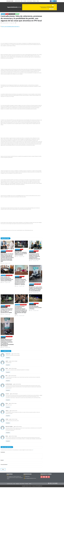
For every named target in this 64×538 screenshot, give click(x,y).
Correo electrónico (4, 464)
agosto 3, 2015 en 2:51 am (13, 410)
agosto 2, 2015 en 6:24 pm (13, 368)
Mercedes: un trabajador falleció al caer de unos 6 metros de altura (21, 253)
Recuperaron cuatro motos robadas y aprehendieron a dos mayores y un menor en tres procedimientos (35, 288)
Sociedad (17, 483)
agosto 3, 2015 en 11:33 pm (13, 419)
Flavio (3, 263)
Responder (8, 357)
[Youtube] (44, 477)
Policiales (26, 483)
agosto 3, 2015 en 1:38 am (12, 403)
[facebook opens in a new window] (50, 1)
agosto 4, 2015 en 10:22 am (18, 426)
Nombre (2, 460)
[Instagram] (41, 477)
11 (16, 22)
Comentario (3, 452)
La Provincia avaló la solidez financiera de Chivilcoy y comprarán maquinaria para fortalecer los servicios (34, 256)
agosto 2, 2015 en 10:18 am (15, 353)
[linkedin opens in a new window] (54, 1)
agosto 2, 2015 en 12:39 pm (13, 361)
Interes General (22, 483)
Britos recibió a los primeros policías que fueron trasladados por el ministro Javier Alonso (7, 278)
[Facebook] (46, 477)
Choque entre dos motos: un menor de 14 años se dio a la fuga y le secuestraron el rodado (7, 310)
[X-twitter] (49, 477)
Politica (30, 483)
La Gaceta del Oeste (5, 22)
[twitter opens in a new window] (52, 1)
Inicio (14, 483)
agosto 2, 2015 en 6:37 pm (12, 375)
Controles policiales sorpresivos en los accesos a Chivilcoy (35, 307)
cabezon (7, 410)
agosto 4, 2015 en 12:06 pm (13, 436)
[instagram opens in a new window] (56, 1)
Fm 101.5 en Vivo (9, 483)
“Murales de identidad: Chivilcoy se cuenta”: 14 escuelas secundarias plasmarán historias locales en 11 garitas (20, 282)
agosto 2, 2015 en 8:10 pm (14, 393)
